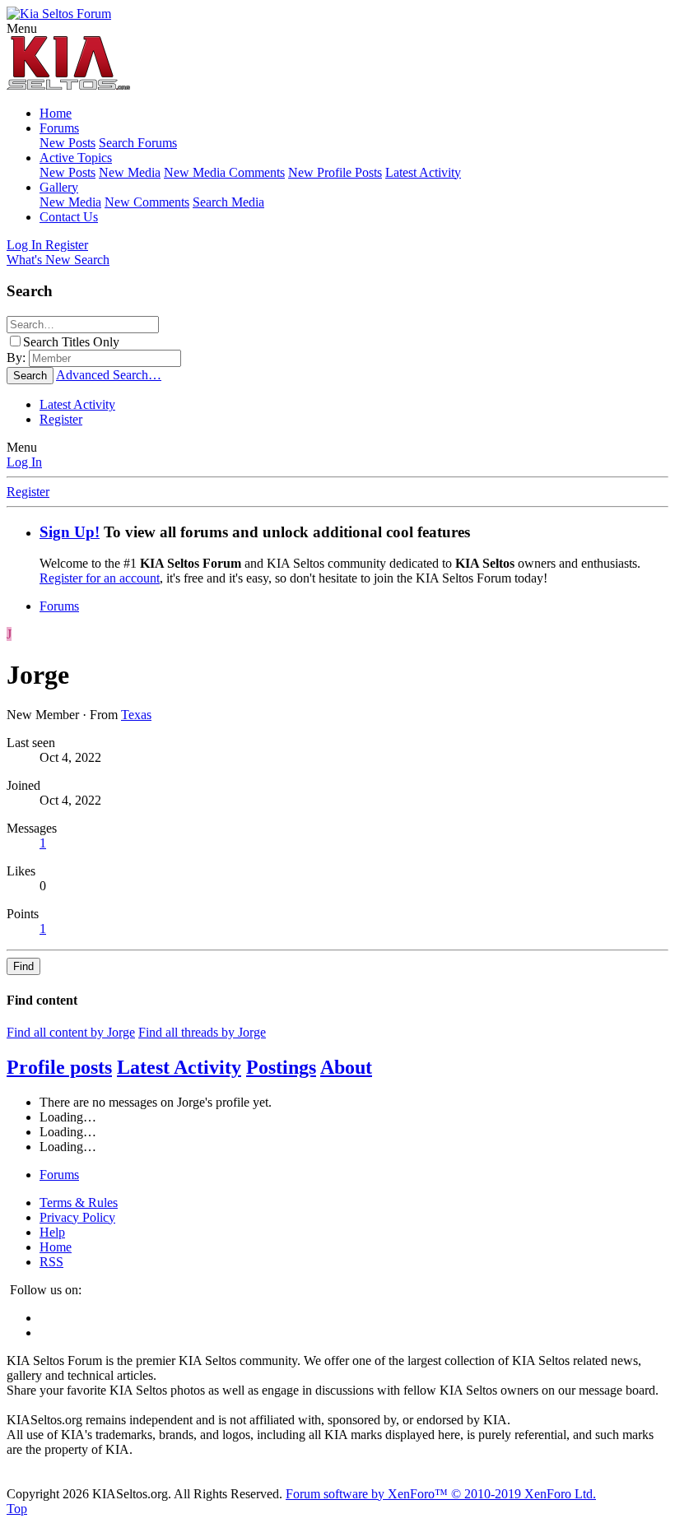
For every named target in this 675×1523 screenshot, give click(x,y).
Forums (59, 128)
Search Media (228, 202)
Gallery (59, 187)
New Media (130, 172)
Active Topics (76, 158)
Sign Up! (70, 532)
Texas (136, 715)
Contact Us (69, 217)
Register (61, 419)
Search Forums (138, 143)
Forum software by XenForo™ (441, 1494)
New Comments (147, 202)
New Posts (67, 143)
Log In (24, 462)
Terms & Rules (79, 1203)
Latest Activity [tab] (179, 1067)
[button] (22, 28)
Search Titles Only (71, 342)
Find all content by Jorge (71, 1032)
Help (52, 1232)
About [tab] (346, 1067)
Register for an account (100, 578)
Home (56, 113)
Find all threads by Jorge (202, 1032)
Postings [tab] (281, 1067)
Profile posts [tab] (59, 1067)
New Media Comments (224, 172)
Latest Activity (423, 172)
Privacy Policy (77, 1217)
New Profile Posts (335, 172)
